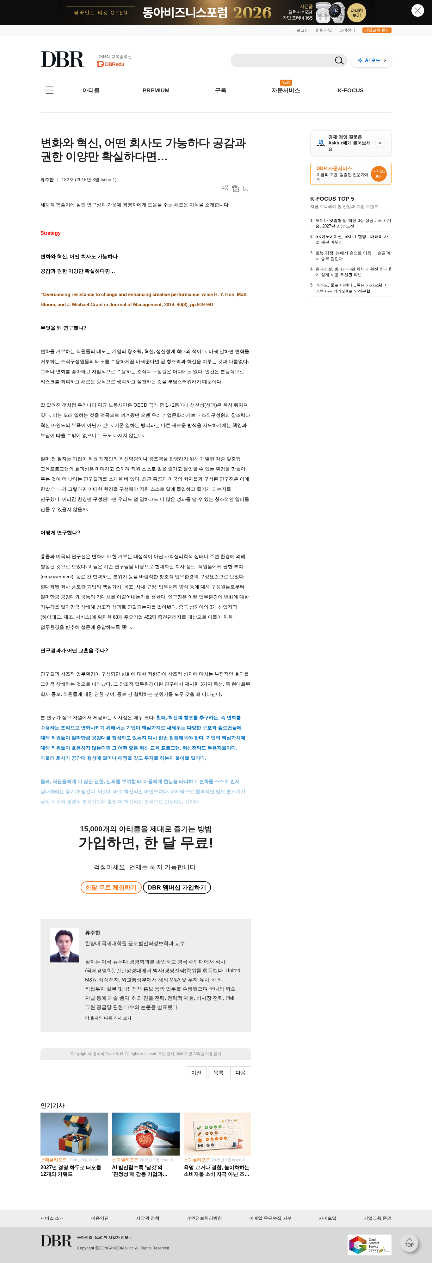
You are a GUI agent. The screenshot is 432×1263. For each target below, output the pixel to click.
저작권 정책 (147, 1218)
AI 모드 (372, 60)
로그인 (302, 30)
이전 (196, 1072)
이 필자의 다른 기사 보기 (108, 1018)
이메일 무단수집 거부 (270, 1218)
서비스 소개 (52, 1218)
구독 (220, 90)
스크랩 (246, 188)
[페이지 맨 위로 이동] (411, 1245)
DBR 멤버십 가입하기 (177, 887)
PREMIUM (156, 90)
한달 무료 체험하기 (111, 887)
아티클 (91, 90)
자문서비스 (286, 90)
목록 (218, 1072)
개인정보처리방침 (204, 1218)
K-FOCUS (351, 90)
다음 (241, 1072)
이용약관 (100, 1218)
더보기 (225, 188)
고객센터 (347, 30)
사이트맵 (327, 1218)
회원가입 (324, 30)
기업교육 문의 (377, 30)
